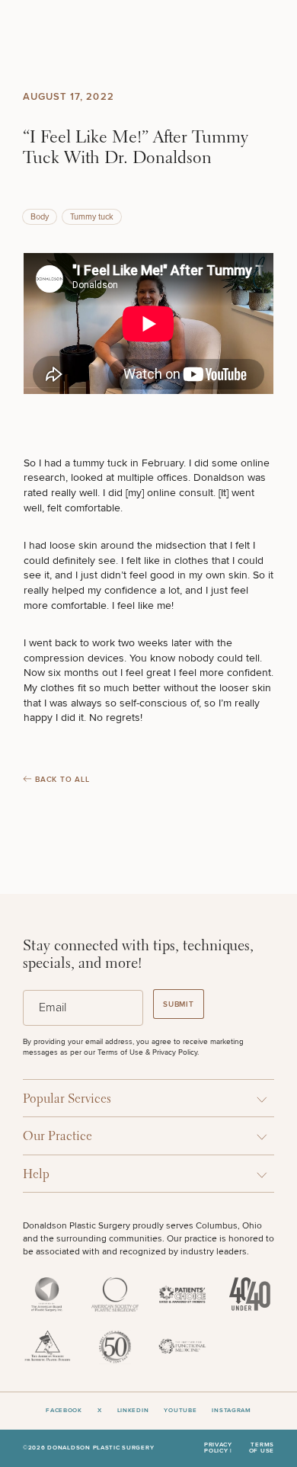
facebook (64, 1411)
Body (39, 217)
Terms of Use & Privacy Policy (147, 1052)
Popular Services (67, 1099)
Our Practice (57, 1136)
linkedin (133, 1411)
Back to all (62, 779)
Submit (178, 1004)
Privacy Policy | (218, 1448)
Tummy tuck (91, 217)
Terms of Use (261, 1448)
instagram (231, 1411)
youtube (180, 1411)
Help (36, 1174)
